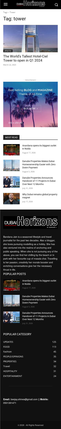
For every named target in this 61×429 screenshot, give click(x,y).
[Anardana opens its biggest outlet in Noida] (11, 149)
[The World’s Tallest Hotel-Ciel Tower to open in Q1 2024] (30, 38)
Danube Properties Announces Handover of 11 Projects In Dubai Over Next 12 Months (38, 180)
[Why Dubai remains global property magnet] (11, 198)
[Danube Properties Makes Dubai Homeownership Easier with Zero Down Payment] (11, 165)
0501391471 (9, 402)
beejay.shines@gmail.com (24, 399)
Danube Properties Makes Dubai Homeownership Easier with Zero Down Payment (38, 164)
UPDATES (8, 51)
